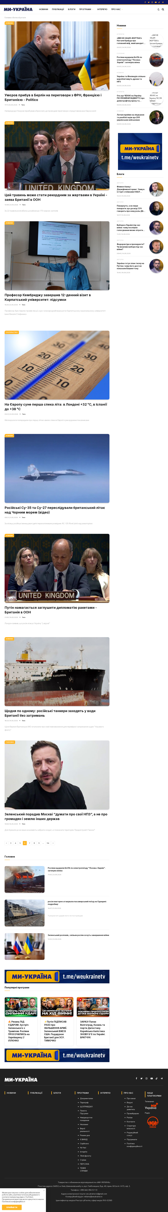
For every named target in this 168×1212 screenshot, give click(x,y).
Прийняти (11, 1207)
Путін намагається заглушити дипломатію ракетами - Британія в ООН (51, 610)
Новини (43, 9)
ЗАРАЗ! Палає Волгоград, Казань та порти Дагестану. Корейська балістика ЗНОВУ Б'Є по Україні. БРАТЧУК (92, 1029)
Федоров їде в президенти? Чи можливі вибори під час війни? (130, 246)
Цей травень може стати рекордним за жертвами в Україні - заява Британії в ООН (56, 197)
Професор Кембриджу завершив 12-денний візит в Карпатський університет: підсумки (48, 297)
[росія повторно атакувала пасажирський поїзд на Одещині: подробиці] (24, 913)
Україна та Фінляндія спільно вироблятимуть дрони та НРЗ (131, 79)
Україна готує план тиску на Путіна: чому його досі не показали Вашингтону (130, 266)
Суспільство (12, 332)
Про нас (116, 9)
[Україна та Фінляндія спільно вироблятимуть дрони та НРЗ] (156, 79)
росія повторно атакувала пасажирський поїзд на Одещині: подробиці (77, 902)
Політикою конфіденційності (13, 1201)
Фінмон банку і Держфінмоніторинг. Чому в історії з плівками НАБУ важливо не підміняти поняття (131, 189)
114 (48, 843)
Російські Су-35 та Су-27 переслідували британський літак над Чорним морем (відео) (55, 510)
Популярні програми (17, 987)
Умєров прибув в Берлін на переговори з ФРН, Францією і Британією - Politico (53, 97)
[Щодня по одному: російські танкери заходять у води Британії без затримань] (57, 671)
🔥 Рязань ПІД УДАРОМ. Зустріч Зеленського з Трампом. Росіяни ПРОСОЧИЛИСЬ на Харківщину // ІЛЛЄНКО (19, 1031)
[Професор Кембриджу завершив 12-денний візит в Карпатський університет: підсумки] (57, 255)
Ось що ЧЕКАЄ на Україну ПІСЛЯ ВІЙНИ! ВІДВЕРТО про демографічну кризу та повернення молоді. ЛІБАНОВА (131, 98)
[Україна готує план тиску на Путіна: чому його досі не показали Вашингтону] (156, 266)
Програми (85, 9)
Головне (10, 742)
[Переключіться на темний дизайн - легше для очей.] (158, 9)
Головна (8, 17)
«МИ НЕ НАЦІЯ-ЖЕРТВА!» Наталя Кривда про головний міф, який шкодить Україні (131, 41)
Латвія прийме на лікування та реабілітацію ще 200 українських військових (130, 117)
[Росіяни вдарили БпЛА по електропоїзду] (24, 879)
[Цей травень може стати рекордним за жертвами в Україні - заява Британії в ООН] (57, 155)
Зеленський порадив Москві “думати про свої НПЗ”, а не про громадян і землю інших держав (56, 816)
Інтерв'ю (102, 9)
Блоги (71, 9)
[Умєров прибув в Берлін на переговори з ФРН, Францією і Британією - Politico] (57, 55)
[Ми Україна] (18, 9)
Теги (23, 105)
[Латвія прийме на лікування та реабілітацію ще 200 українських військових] (156, 117)
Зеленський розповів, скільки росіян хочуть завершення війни (78, 935)
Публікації (58, 9)
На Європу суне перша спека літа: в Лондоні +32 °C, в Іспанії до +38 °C (56, 406)
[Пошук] (162, 9)
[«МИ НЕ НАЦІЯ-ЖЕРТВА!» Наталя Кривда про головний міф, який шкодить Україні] (156, 41)
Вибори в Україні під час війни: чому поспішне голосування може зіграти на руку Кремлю (130, 228)
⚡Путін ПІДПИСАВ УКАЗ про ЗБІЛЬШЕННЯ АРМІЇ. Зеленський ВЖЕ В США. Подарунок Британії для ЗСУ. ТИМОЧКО (55, 1031)
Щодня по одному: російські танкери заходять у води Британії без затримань (50, 713)
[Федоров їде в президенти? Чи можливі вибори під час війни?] (156, 247)
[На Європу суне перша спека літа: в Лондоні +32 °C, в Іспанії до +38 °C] (57, 365)
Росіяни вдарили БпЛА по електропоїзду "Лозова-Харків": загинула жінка (76, 869)
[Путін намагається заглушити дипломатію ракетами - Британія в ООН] (57, 568)
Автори (120, 183)
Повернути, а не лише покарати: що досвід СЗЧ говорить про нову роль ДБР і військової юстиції (131, 208)
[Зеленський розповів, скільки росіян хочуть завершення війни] (24, 946)
